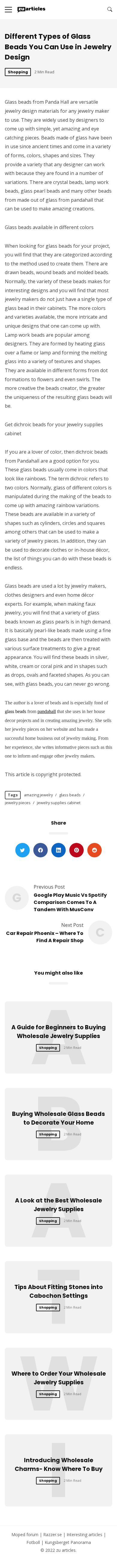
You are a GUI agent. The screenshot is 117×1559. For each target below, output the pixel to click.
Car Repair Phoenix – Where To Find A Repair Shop (44, 937)
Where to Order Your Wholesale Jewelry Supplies (58, 1378)
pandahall (47, 711)
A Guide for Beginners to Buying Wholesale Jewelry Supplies (58, 1031)
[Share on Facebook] (40, 850)
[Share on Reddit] (94, 850)
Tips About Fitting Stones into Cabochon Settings (58, 1291)
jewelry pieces (18, 802)
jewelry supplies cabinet (58, 802)
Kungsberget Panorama (68, 1542)
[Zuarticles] (31, 9)
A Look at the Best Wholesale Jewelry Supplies (58, 1204)
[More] (8, 9)
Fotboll (33, 1542)
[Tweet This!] (22, 850)
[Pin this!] (76, 850)
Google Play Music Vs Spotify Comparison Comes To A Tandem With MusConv (70, 902)
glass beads (15, 711)
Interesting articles (84, 1534)
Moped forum (24, 1534)
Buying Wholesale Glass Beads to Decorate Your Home (58, 1118)
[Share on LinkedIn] (58, 850)
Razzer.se (52, 1534)
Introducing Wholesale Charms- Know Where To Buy (59, 1464)
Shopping (18, 72)
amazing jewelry (38, 795)
